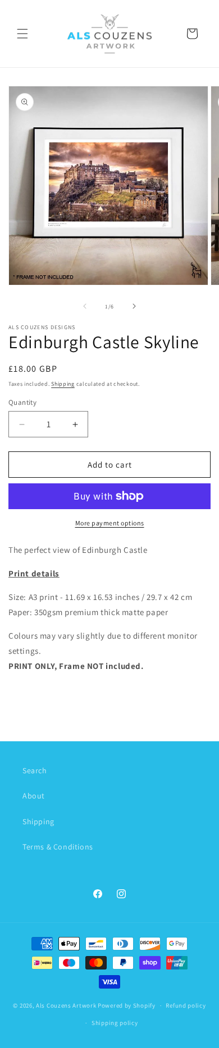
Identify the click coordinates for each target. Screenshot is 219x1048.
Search (34, 770)
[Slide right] (134, 306)
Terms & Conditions (57, 847)
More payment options (109, 523)
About (33, 796)
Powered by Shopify (127, 1005)
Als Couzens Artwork (66, 1005)
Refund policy (186, 1005)
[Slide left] (84, 306)
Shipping (63, 383)
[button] (22, 33)
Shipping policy (115, 1023)
